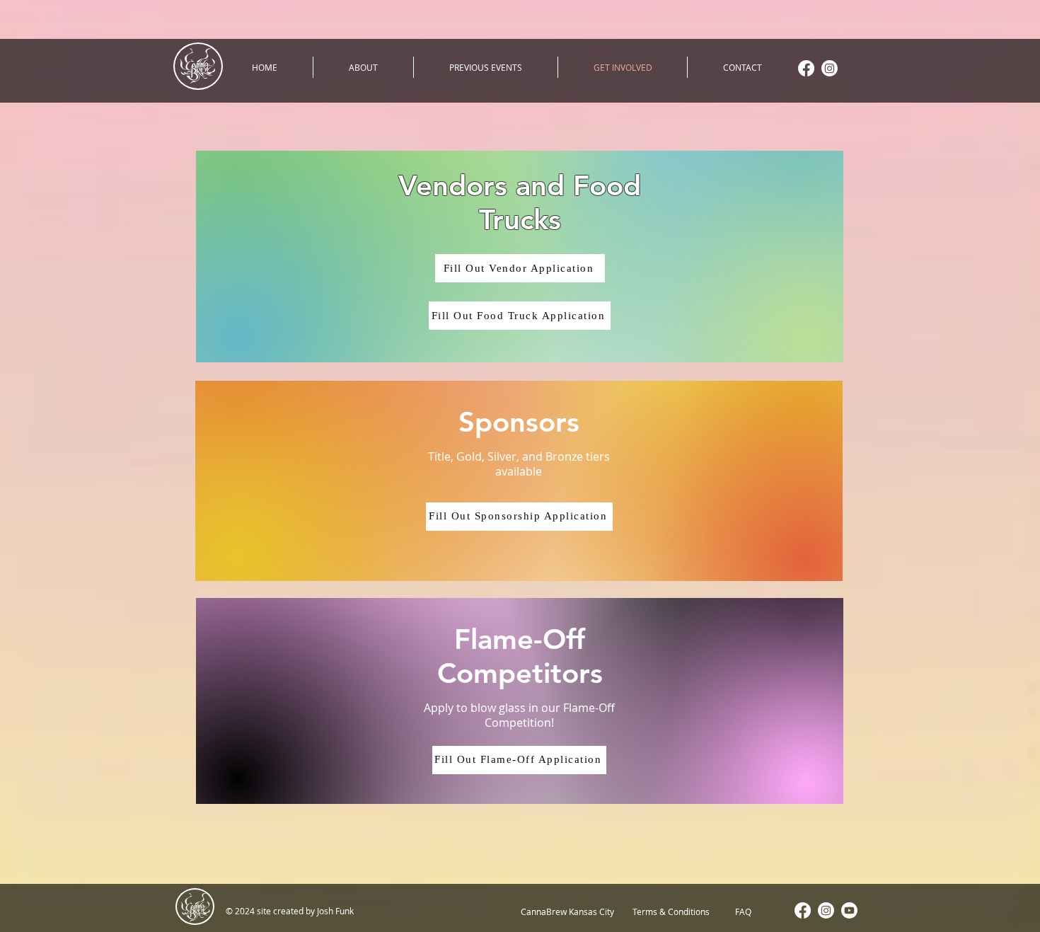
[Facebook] (806, 68)
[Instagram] (829, 68)
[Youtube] (849, 910)
